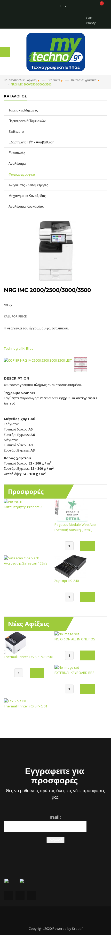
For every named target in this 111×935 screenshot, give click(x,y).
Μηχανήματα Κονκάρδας (27, 196)
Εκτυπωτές (17, 153)
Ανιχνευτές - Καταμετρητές (28, 185)
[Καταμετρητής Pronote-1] (15, 501)
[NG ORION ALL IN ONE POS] (66, 633)
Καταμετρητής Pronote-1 (23, 507)
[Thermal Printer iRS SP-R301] (15, 700)
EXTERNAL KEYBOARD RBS (74, 672)
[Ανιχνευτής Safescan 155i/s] (21, 557)
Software (16, 131)
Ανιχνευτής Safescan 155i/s (25, 563)
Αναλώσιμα (17, 163)
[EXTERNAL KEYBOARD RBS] (66, 667)
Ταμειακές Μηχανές (23, 110)
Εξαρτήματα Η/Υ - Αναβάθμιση (31, 142)
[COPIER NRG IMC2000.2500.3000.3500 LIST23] (81, 364)
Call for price (15, 316)
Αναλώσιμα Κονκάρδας (26, 206)
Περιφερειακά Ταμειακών (27, 121)
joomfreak (55, 917)
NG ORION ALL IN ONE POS (74, 639)
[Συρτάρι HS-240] (70, 566)
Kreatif (77, 928)
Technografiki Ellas (18, 348)
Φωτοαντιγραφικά (22, 174)
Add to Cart (87, 546)
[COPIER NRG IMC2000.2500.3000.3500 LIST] (39, 360)
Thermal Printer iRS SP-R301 (25, 706)
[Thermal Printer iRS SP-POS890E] (16, 642)
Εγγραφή (55, 840)
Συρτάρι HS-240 (66, 580)
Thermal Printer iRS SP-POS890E (29, 656)
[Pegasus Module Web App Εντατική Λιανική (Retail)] (71, 510)
